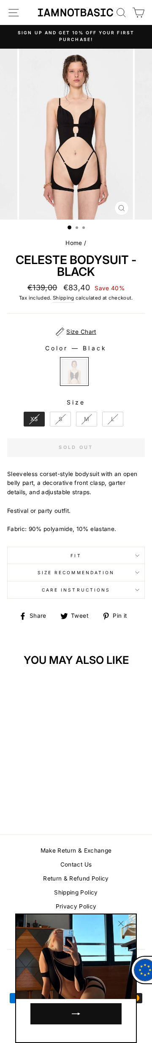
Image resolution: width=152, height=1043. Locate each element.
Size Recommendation (76, 572)
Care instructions (76, 589)
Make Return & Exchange (76, 850)
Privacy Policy (76, 906)
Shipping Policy (76, 892)
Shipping (63, 298)
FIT (76, 555)
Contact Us (76, 864)
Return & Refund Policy (76, 878)
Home (73, 242)
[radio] (74, 371)
